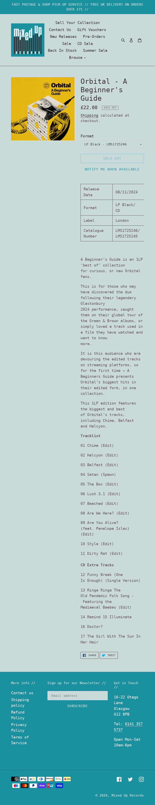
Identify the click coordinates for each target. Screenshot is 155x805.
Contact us (22, 693)
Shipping (89, 115)
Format (87, 136)
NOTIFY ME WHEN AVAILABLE (112, 169)
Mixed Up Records (128, 795)
